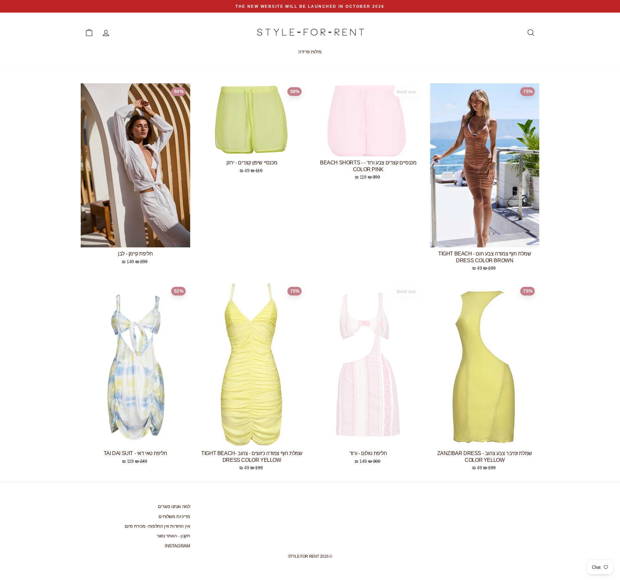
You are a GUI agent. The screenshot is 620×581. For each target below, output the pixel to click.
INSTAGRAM (177, 546)
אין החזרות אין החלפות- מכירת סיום (157, 526)
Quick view (135, 240)
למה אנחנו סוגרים (174, 506)
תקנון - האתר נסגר (173, 536)
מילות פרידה (310, 51)
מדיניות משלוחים (174, 516)
